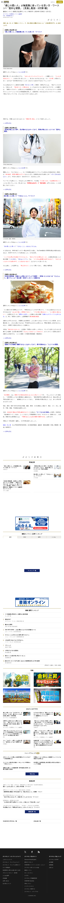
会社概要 (51, 862)
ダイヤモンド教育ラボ (30, 889)
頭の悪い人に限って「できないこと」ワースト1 (19, 196)
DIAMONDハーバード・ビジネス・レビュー (35, 865)
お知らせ (51, 867)
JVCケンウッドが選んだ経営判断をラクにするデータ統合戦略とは (16, 757)
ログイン (53, 2)
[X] (25, 852)
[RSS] (39, 852)
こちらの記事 (21, 72)
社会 (4, 15)
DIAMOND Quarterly (29, 881)
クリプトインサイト (29, 886)
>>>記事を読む (7, 123)
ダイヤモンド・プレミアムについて (11, 862)
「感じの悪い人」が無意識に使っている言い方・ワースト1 (23, 32)
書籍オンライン (28, 870)
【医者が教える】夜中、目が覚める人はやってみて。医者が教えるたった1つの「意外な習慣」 (32, 130)
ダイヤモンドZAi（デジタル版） (32, 867)
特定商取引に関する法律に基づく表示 (11, 870)
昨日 (25, 537)
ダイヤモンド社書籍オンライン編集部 (12, 14)
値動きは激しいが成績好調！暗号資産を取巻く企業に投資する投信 (16, 768)
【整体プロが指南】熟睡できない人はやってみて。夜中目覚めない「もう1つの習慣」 (31, 344)
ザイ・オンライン (29, 873)
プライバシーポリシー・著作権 (10, 873)
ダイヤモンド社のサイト (31, 856)
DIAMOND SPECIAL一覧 (10, 821)
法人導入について (7, 883)
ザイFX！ (27, 875)
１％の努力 (12, 259)
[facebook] (32, 852)
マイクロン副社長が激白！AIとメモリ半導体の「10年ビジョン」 (16, 763)
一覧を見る (32, 774)
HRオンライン (28, 883)
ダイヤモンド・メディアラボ (31, 891)
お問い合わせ (6, 881)
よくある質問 (6, 875)
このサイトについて (7, 859)
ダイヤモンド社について (55, 856)
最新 (10, 537)
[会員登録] (59, 2)
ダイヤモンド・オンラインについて (12, 856)
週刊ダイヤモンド (29, 862)
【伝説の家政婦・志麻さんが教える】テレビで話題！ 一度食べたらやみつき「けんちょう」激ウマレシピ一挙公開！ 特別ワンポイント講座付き (32, 277)
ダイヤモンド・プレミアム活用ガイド (11, 865)
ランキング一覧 (32, 570)
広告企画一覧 (37, 821)
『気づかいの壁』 (29, 85)
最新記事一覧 (32, 812)
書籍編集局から (10, 15)
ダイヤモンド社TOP (53, 859)
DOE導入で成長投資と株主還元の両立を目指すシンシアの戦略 (47, 763)
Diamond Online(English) (30, 859)
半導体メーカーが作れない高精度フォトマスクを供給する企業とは (47, 757)
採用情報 (51, 865)
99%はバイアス (23, 259)
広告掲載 (5, 878)
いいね (53, 537)
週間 (39, 537)
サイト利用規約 (6, 867)
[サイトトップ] (6, 2)
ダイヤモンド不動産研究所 (31, 878)
